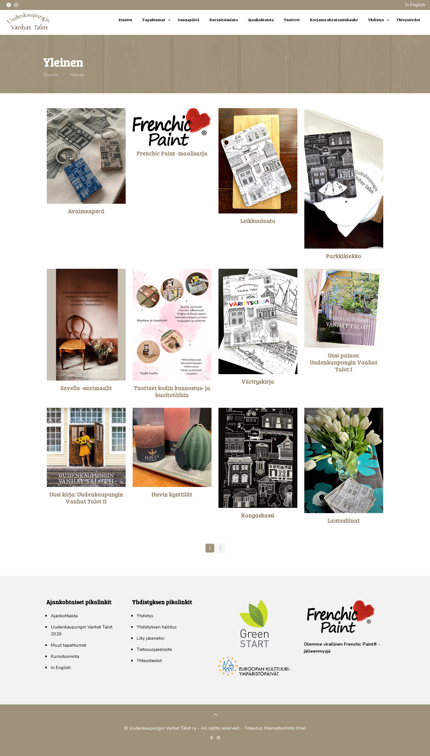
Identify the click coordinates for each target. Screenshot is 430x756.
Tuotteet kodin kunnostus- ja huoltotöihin (172, 391)
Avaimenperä (86, 211)
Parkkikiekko (343, 256)
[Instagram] (218, 737)
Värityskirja (257, 381)
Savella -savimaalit (86, 388)
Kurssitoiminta (65, 656)
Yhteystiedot (149, 661)
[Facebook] (211, 737)
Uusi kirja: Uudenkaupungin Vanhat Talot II (86, 497)
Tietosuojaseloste (154, 649)
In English (415, 5)
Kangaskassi (257, 515)
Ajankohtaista (64, 616)
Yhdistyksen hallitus (157, 627)
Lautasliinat (343, 520)
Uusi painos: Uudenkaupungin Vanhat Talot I (343, 362)
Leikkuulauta (257, 220)
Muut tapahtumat (68, 645)
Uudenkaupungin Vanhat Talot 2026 (81, 630)
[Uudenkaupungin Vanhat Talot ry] (28, 30)
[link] (155, 32)
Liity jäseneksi (150, 638)
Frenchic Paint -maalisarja (172, 153)
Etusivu (50, 75)
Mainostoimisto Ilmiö (285, 728)
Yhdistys (145, 616)
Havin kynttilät (172, 494)
